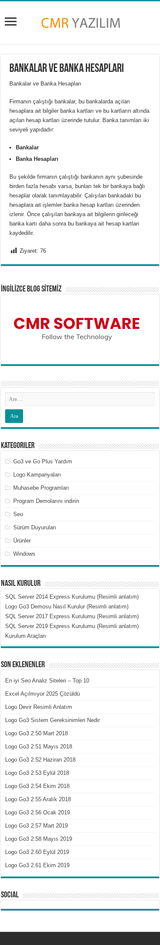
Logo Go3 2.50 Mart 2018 (36, 733)
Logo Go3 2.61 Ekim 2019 (37, 865)
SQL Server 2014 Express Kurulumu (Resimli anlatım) (72, 597)
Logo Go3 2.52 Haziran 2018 (40, 760)
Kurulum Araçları (25, 636)
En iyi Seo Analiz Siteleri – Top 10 (47, 680)
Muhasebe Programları (41, 488)
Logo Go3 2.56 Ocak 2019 (37, 812)
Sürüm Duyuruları (34, 527)
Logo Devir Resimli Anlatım (38, 707)
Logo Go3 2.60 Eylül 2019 (37, 852)
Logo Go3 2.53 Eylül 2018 (37, 773)
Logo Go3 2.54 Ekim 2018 (37, 786)
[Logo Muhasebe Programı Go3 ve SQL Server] (80, 21)
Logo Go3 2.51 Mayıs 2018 (38, 746)
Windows (24, 554)
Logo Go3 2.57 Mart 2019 (36, 825)
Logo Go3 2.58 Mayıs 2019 (38, 839)
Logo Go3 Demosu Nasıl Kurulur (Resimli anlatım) (66, 606)
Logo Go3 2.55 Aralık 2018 (38, 799)
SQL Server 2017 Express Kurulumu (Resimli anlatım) (72, 616)
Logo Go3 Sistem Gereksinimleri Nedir (52, 720)
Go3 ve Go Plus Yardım (42, 461)
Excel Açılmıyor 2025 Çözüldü (42, 694)
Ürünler (22, 540)
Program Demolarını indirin (46, 501)
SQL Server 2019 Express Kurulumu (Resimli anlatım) (72, 626)
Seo (18, 514)
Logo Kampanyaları (37, 474)
